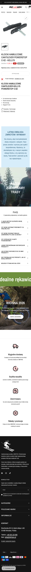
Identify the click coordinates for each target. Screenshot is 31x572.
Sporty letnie (9, 12)
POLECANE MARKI (8, 509)
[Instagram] (7, 473)
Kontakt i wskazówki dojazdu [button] (8, 541)
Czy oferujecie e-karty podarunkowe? (9, 240)
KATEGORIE (6, 503)
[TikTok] (11, 473)
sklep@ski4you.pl (10, 537)
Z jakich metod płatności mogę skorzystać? (11, 222)
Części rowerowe (22, 12)
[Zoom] (26, 18)
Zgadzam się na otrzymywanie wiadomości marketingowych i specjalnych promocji (16, 494)
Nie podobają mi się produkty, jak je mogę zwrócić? (13, 258)
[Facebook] (3, 473)
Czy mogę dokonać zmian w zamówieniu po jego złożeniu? (11, 234)
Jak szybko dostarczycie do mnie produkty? (12, 252)
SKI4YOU (3, 12)
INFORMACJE (6, 515)
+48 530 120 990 (12, 535)
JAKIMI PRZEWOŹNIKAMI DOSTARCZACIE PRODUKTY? (13, 246)
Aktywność (15, 12)
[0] (28, 7)
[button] (15, 317)
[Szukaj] (26, 7)
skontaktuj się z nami (19, 78)
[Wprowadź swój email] (28, 490)
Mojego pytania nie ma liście (10, 263)
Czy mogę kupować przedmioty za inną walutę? (12, 228)
